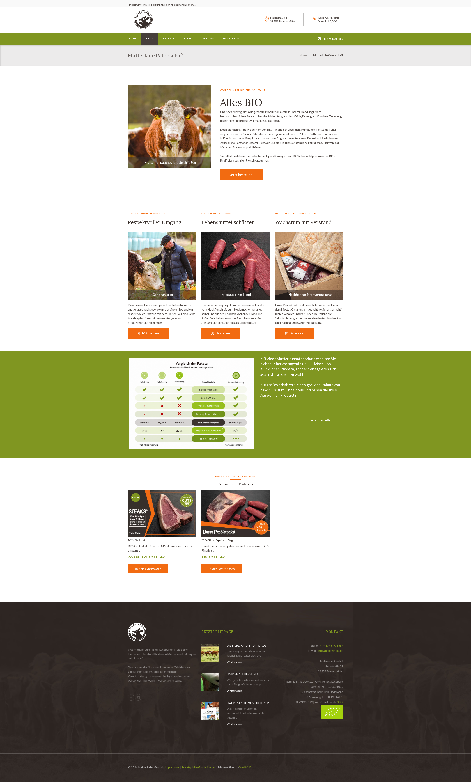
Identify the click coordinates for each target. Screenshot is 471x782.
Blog (187, 38)
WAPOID (245, 767)
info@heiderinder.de (330, 650)
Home (133, 38)
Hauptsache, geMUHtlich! (248, 703)
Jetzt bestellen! (241, 175)
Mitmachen (150, 333)
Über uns (207, 38)
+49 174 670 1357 (331, 645)
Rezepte (168, 38)
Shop (149, 38)
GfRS (340, 702)
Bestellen (223, 333)
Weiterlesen (234, 662)
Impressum (231, 38)
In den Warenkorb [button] (148, 569)
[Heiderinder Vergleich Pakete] (191, 403)
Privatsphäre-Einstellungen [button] (198, 767)
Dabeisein (296, 333)
